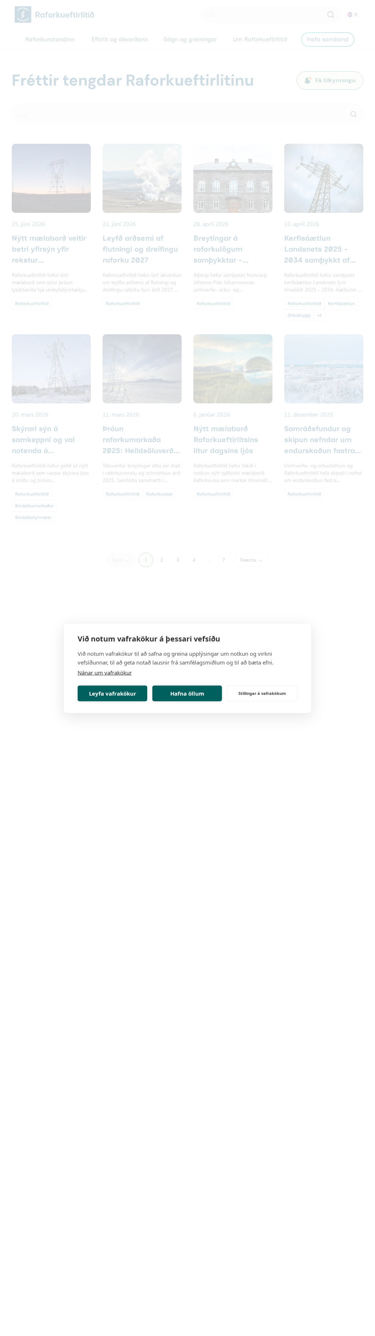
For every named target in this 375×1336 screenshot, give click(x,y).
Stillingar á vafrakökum (262, 693)
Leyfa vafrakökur (112, 693)
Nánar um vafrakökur (105, 672)
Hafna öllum (187, 693)
